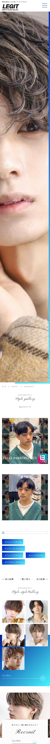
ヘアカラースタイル (14, 562)
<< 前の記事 (8, 579)
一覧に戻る (25, 579)
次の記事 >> (42, 579)
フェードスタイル (13, 555)
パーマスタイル (36, 555)
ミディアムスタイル (14, 548)
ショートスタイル (13, 541)
